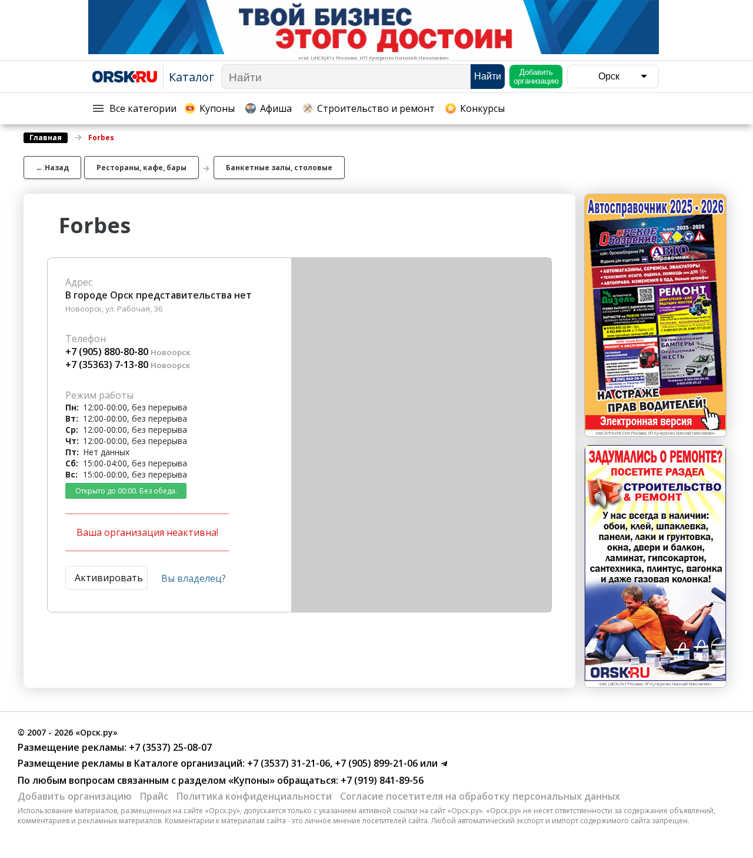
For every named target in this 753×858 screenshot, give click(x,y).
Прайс (154, 796)
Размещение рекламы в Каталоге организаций (130, 763)
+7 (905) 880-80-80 (106, 351)
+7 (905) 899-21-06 (375, 763)
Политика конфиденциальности (254, 796)
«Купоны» (251, 780)
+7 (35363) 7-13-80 (106, 364)
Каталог (191, 77)
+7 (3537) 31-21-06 (287, 763)
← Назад (52, 168)
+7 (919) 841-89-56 (381, 780)
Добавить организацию (75, 796)
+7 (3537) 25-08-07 (169, 747)
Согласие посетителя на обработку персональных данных (480, 796)
